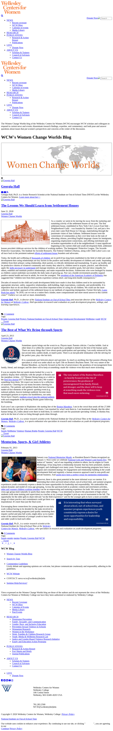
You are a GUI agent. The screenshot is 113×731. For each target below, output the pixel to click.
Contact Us (17, 666)
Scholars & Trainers (20, 661)
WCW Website (13, 574)
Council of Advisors (21, 663)
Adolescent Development (74, 319)
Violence (20, 431)
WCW (103, 319)
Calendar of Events (20, 607)
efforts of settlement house (46, 253)
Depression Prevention (22, 619)
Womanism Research (21, 629)
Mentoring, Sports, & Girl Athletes (26, 442)
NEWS (10, 599)
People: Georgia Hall (10, 319)
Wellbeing (90, 319)
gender (10, 538)
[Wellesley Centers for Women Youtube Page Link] (10, 680)
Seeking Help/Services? (17, 583)
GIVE (9, 673)
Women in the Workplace (23, 631)
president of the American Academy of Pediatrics (82, 275)
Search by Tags (13, 559)
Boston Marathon (64, 406)
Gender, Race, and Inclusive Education (29, 624)
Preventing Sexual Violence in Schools (29, 627)
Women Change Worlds (11, 216)
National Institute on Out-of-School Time (53, 299)
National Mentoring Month (60, 457)
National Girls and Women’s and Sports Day (87, 460)
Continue (89, 723)
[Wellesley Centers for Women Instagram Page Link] (12, 680)
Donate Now (92, 18)
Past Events (17, 612)
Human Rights (31, 431)
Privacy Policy (68, 714)
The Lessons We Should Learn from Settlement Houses (40, 205)
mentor (17, 538)
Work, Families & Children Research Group (31, 634)
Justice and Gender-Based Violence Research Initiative (36, 639)
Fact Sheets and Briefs (22, 651)
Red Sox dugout (11, 379)
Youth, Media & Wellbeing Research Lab (30, 636)
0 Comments (9, 426)
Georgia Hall (10, 186)
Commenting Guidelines (17, 564)
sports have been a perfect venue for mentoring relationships (82, 475)
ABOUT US (12, 658)
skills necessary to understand (23, 268)
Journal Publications (21, 654)
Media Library (18, 609)
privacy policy (13, 726)
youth (97, 319)
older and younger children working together (20, 489)
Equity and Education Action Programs (29, 641)
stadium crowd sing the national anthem (37, 397)
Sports (4, 431)
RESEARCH (12, 617)
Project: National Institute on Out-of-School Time (41, 319)
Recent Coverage (19, 602)
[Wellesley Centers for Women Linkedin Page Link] (7, 680)
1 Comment (9, 314)
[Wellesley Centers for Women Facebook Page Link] (2, 680)
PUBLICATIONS (15, 646)
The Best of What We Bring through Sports (31, 330)
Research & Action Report (23, 649)
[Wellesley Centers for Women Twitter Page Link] (5, 680)
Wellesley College (21, 302)
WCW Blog (17, 604)
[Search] (2, 15)
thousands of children (41, 258)
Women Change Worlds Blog (19, 554)
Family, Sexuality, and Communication (29, 622)
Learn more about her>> (29, 197)
